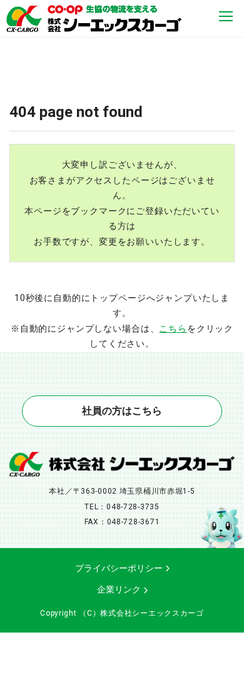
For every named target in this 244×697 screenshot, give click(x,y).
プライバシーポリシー (119, 568)
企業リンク (119, 589)
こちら (173, 328)
